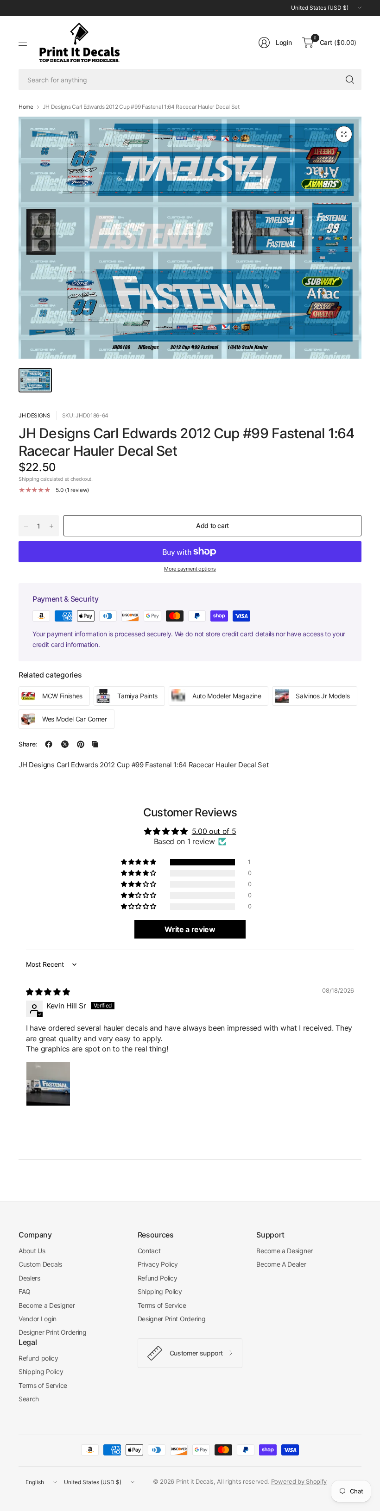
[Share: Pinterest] (81, 744)
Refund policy (38, 1358)
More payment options (190, 569)
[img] (48, 991)
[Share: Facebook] (49, 744)
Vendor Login (38, 1319)
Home (26, 107)
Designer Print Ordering (53, 1332)
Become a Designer (47, 1305)
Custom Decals (40, 1264)
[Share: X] (65, 744)
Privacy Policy (158, 1264)
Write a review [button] (190, 929)
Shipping (29, 479)
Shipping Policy (160, 1291)
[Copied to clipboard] (95, 744)
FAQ (25, 1291)
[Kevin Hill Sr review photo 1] (48, 1084)
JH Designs (35, 415)
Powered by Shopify (299, 1481)
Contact (149, 1251)
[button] (139, 862)
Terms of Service (162, 1305)
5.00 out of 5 (214, 831)
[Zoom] (344, 134)
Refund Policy (157, 1278)
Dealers (29, 1278)
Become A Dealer (281, 1264)
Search (29, 1399)
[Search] (349, 79)
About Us (32, 1251)
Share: (28, 744)
